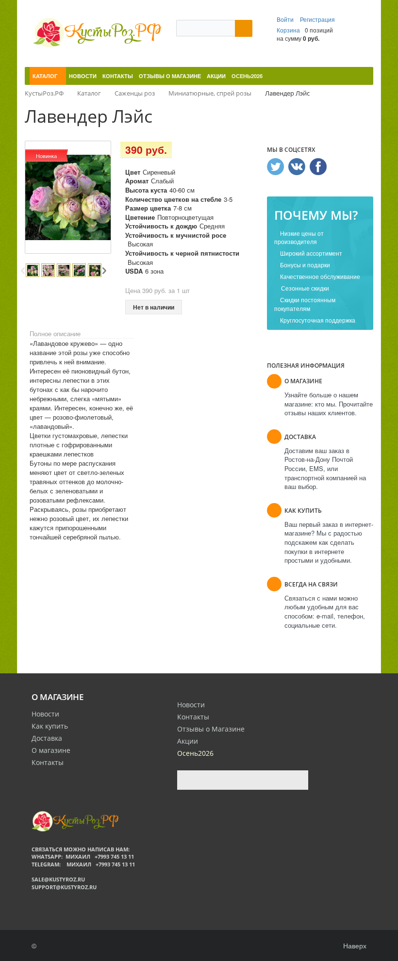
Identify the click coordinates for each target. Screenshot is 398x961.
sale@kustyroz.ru (58, 879)
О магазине (51, 750)
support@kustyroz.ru (64, 887)
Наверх (353, 945)
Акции (187, 741)
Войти (286, 19)
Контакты (48, 762)
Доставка (47, 738)
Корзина (288, 30)
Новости (45, 713)
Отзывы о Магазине (211, 728)
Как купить (50, 726)
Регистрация (317, 19)
